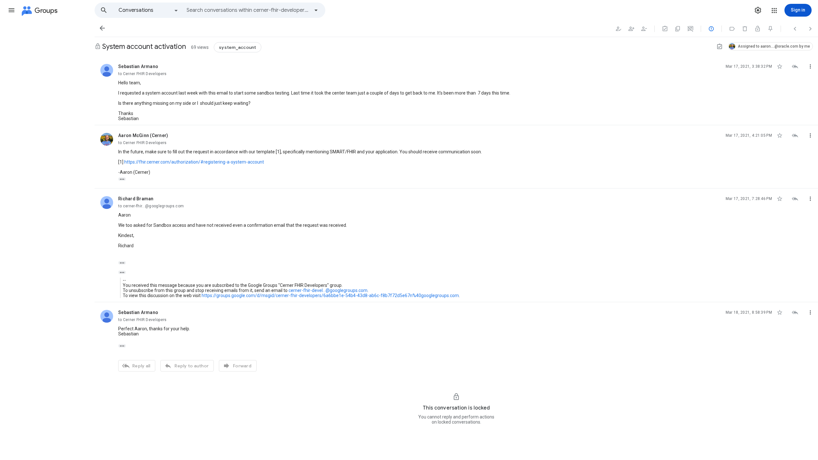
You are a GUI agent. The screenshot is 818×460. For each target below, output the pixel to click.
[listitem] (456, 90)
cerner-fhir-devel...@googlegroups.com (328, 290)
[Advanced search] (316, 10)
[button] (11, 10)
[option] (148, 10)
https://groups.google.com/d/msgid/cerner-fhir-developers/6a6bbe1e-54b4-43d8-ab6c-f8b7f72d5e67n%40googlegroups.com (330, 295)
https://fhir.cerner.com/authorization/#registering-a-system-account (194, 162)
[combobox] (248, 10)
